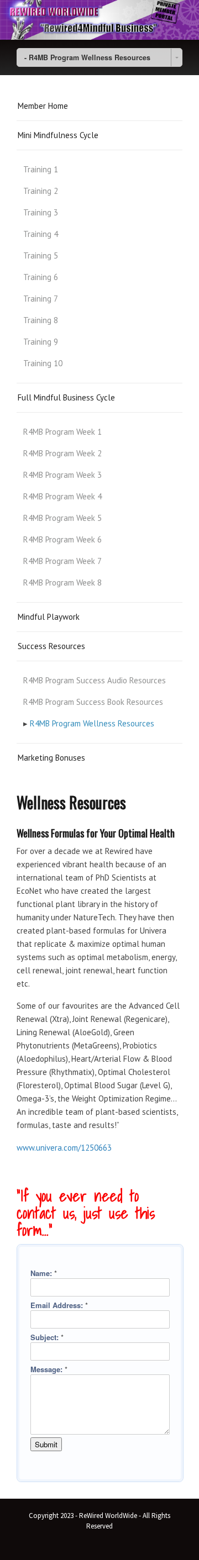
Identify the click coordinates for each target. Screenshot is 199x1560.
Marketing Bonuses (51, 757)
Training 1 (40, 169)
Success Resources (51, 646)
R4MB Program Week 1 (62, 431)
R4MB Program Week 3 (62, 475)
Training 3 (40, 212)
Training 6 (40, 277)
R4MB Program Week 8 (62, 582)
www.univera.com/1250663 (64, 1147)
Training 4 (40, 234)
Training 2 (40, 191)
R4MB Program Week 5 (62, 518)
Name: (43, 1273)
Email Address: (59, 1305)
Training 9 (40, 341)
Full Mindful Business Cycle (66, 397)
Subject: (47, 1337)
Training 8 (40, 320)
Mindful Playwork (49, 617)
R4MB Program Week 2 (62, 453)
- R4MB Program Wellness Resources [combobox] (87, 57)
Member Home (43, 106)
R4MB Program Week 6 (62, 539)
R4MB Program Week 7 (62, 561)
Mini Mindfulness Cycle (58, 135)
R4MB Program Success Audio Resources (94, 680)
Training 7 (40, 298)
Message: (48, 1369)
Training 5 (40, 255)
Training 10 (42, 363)
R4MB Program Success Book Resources (93, 702)
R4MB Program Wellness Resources (92, 723)
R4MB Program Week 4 (62, 496)
